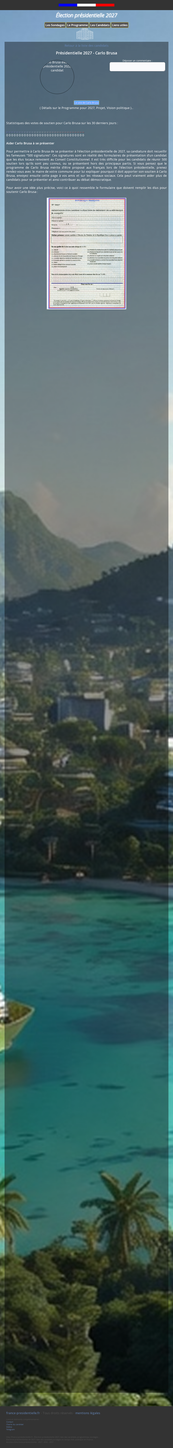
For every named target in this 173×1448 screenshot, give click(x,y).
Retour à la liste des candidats (86, 45)
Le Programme (77, 25)
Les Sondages (55, 25)
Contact (9, 1422)
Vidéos (9, 1427)
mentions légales (87, 1413)
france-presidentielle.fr (23, 1413)
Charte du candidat (14, 1424)
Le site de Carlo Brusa (86, 102)
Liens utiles (120, 25)
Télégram (10, 1429)
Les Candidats (100, 25)
